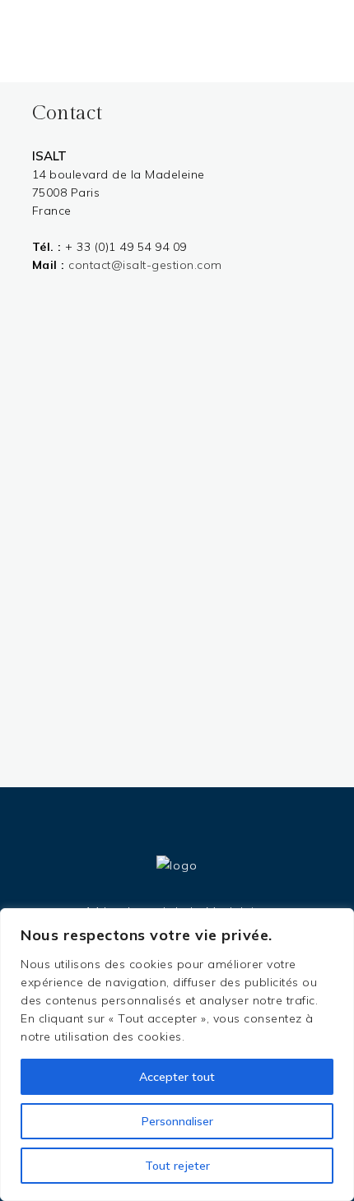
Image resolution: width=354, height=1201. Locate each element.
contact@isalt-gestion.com (145, 264)
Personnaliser (177, 1121)
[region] (177, 1054)
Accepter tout (177, 1076)
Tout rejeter (177, 1165)
